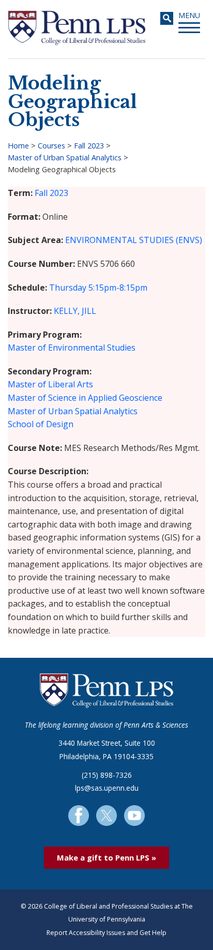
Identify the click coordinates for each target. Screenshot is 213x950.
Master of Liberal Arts (50, 384)
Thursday (67, 287)
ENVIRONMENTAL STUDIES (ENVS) (133, 240)
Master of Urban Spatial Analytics (64, 157)
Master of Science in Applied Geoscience (85, 397)
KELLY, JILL (75, 310)
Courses (51, 145)
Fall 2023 (89, 145)
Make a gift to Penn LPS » (106, 857)
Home (18, 145)
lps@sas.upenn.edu (107, 788)
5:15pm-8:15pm (117, 287)
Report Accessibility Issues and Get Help (106, 932)
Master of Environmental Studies (71, 347)
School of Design (40, 424)
